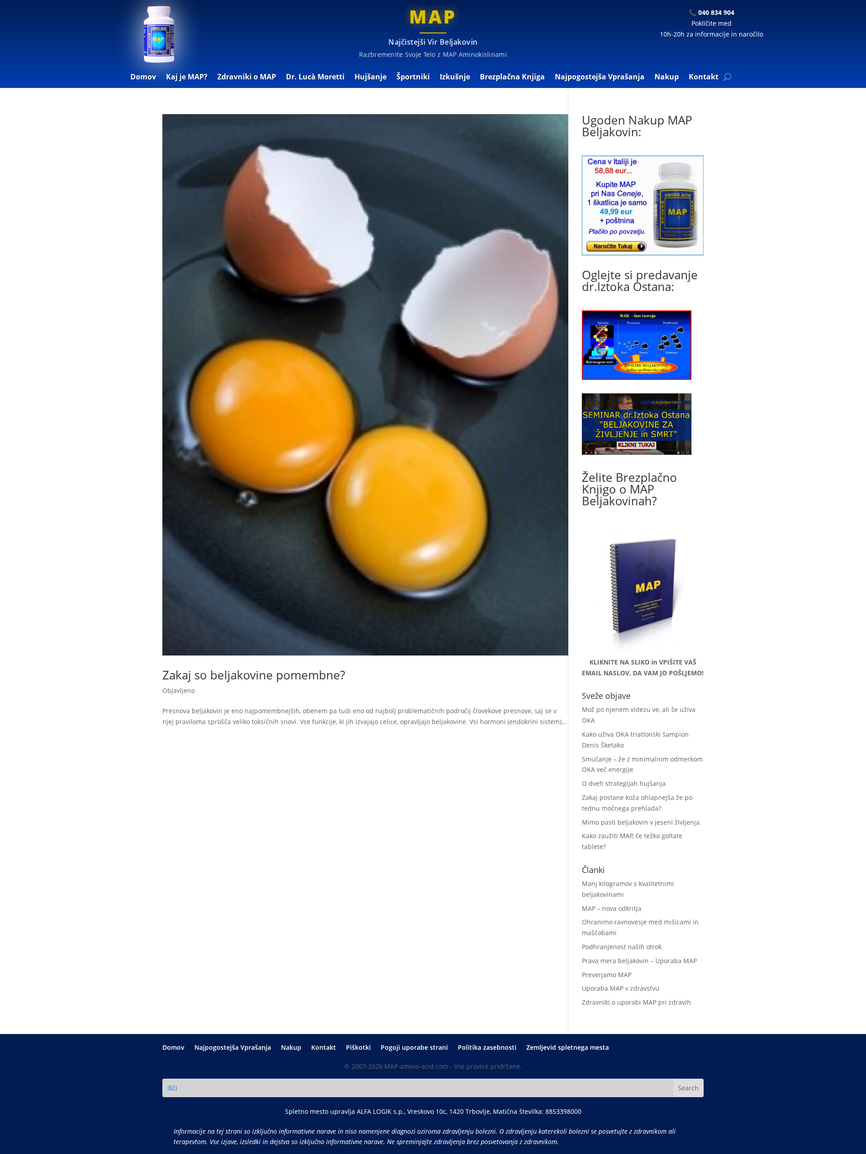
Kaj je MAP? (186, 78)
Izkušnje (455, 78)
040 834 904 (716, 12)
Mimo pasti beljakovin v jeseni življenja (641, 822)
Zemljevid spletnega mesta (567, 1048)
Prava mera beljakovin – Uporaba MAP (639, 960)
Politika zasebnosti (487, 1048)
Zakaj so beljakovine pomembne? (253, 675)
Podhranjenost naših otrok (622, 946)
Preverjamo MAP (606, 974)
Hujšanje (371, 78)
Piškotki (358, 1048)
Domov (143, 78)
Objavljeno (178, 690)
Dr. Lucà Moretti (315, 78)
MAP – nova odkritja (611, 908)
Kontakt (704, 78)
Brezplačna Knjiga (512, 78)
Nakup (666, 78)
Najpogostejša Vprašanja (600, 78)
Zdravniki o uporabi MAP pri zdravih (636, 1002)
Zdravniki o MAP (246, 78)
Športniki (413, 78)
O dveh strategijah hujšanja (624, 783)
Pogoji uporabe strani (414, 1048)
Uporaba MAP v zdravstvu (620, 988)
